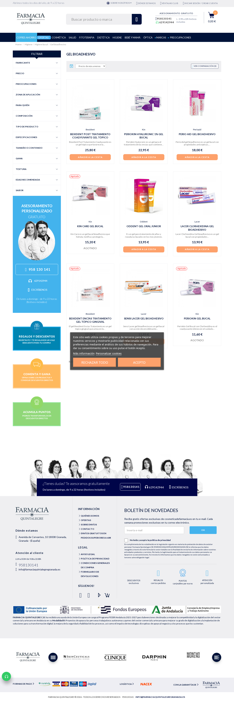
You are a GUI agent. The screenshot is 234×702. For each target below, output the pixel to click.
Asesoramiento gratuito (176, 13)
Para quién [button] (22, 105)
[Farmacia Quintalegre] (32, 18)
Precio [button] (20, 73)
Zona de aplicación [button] (28, 94)
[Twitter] (89, 594)
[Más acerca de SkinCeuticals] (76, 657)
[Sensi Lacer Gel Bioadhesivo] (143, 287)
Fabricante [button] (23, 62)
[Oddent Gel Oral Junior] (143, 195)
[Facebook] (81, 594)
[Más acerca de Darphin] (154, 657)
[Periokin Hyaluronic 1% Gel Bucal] (143, 103)
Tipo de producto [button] (27, 126)
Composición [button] (24, 115)
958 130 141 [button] (39, 269)
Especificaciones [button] (26, 137)
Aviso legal (88, 554)
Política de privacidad (95, 558)
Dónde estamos (147, 3)
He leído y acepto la (150, 540)
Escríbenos (39, 289)
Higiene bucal (41, 44)
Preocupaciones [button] (26, 84)
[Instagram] (106, 594)
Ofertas (86, 520)
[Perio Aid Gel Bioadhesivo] (197, 103)
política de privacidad (160, 540)
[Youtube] (98, 594)
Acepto (139, 362)
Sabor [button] (19, 190)
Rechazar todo (94, 362)
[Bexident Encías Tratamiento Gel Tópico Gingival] (90, 287)
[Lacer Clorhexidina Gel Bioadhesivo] (197, 195)
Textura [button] (21, 169)
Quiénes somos (90, 515)
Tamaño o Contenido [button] (29, 147)
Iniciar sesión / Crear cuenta (201, 3)
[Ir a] (37, 335)
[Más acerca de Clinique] (115, 657)
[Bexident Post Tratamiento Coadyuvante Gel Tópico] (90, 103)
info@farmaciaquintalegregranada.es (39, 569)
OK (203, 530)
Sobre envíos (89, 524)
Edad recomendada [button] (28, 179)
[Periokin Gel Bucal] (197, 287)
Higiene (28, 44)
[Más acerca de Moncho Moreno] (193, 655)
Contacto (87, 529)
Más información (84, 353)
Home (18, 44)
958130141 (164, 18)
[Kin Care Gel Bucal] (90, 195)
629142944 (166, 22)
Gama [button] (19, 158)
